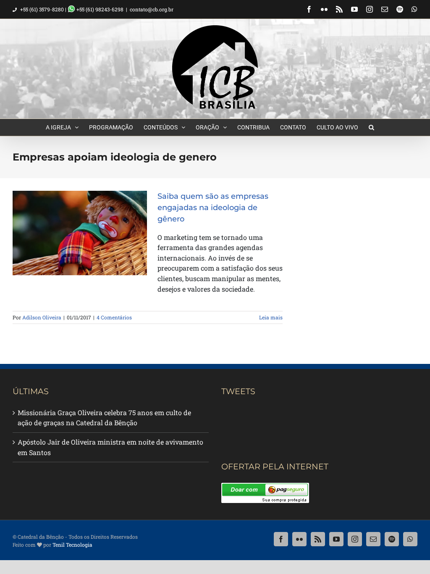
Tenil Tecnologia (72, 544)
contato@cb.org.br (151, 9)
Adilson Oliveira (41, 317)
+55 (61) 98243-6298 (99, 9)
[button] (371, 127)
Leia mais (271, 317)
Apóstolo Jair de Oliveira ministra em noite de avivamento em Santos (110, 447)
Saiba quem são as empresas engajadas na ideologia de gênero (212, 208)
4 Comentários (114, 317)
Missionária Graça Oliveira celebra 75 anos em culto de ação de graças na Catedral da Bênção (104, 417)
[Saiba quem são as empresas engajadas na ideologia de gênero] (80, 233)
